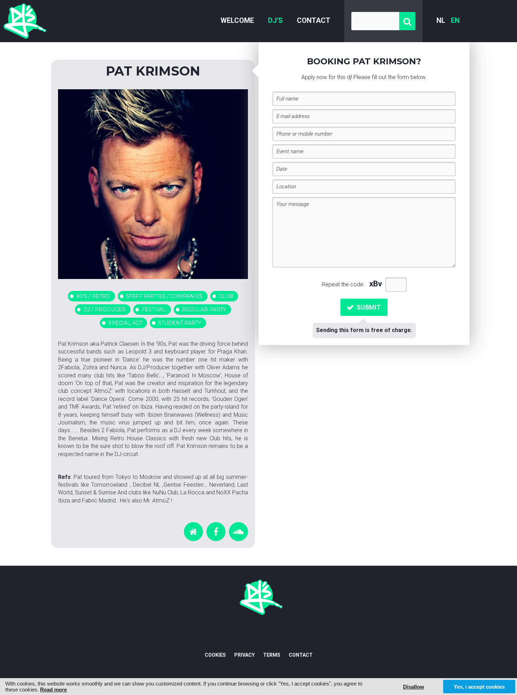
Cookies (215, 655)
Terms (271, 655)
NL (440, 20)
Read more (53, 690)
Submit (369, 307)
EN (455, 20)
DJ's (275, 20)
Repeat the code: (344, 284)
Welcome (237, 20)
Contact (313, 20)
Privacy (244, 655)
